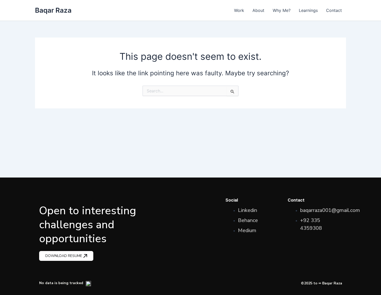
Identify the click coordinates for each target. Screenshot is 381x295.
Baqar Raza (53, 10)
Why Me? (282, 10)
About (258, 10)
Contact (334, 10)
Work (239, 10)
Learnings (308, 10)
